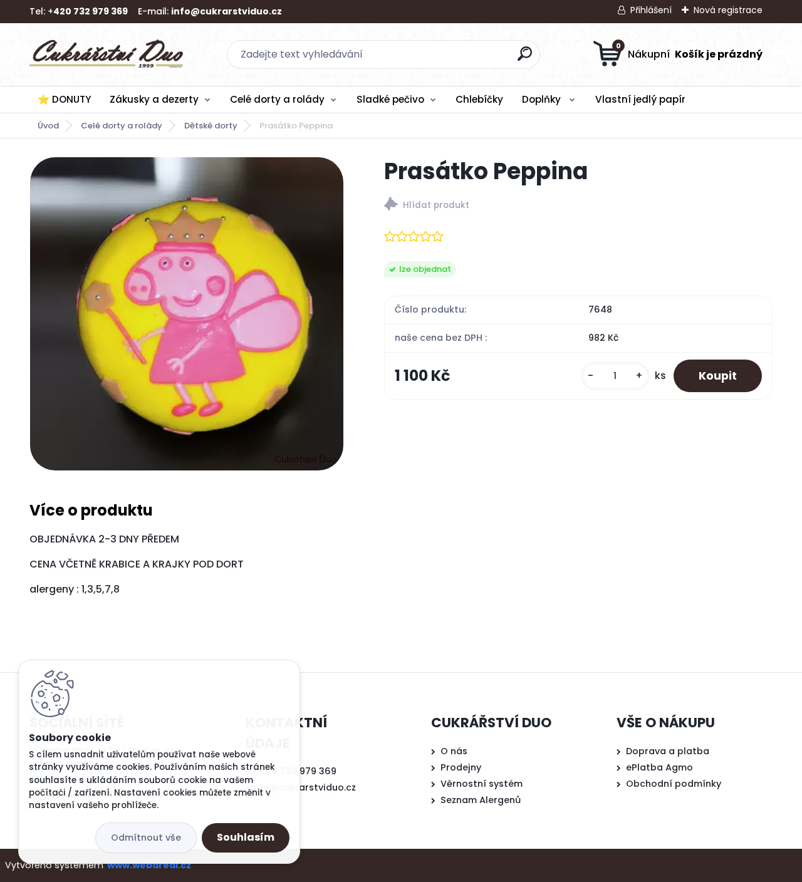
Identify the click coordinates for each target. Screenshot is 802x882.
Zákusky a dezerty (154, 99)
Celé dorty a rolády (277, 99)
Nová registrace (728, 10)
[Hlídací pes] (578, 206)
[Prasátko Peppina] (186, 313)
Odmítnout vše (146, 837)
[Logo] (106, 54)
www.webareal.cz (149, 865)
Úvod (48, 126)
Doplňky (542, 99)
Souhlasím (245, 837)
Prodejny (460, 767)
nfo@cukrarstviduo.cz (305, 787)
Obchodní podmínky (673, 783)
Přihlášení (651, 10)
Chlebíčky (479, 99)
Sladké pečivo (390, 99)
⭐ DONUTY (64, 99)
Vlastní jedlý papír (640, 99)
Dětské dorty (210, 126)
